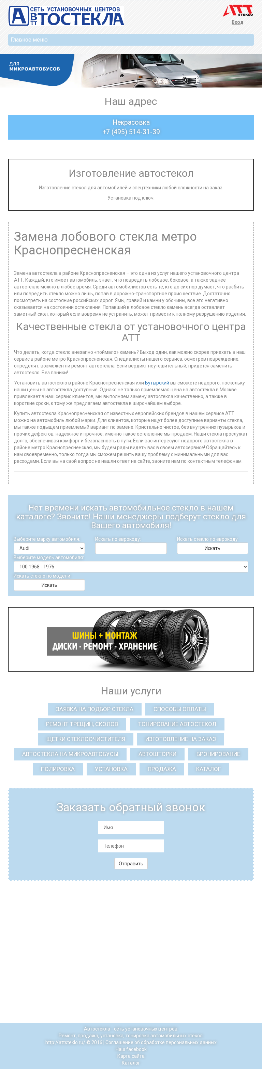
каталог (208, 769)
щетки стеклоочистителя (85, 739)
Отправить (131, 863)
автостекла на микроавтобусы (70, 754)
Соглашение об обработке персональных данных (161, 1042)
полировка (58, 769)
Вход (238, 22)
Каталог (131, 1063)
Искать (212, 548)
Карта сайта (131, 1056)
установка (111, 769)
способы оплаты (180, 709)
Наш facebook (131, 1049)
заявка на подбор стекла (94, 709)
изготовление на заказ (180, 739)
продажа (162, 769)
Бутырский (157, 383)
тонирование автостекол (177, 724)
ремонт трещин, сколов (82, 724)
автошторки (157, 754)
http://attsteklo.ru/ (65, 1042)
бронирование (218, 754)
